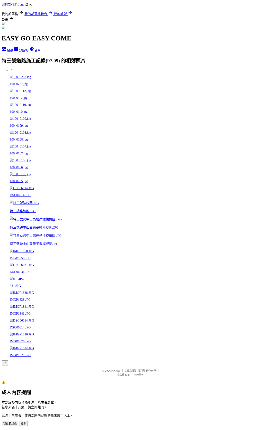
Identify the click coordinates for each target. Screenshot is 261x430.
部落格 (24, 50)
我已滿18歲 (10, 423)
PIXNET (116, 370)
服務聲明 (139, 374)
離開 (23, 423)
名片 (37, 50)
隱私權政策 (123, 374)
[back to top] (5, 362)
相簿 (10, 50)
